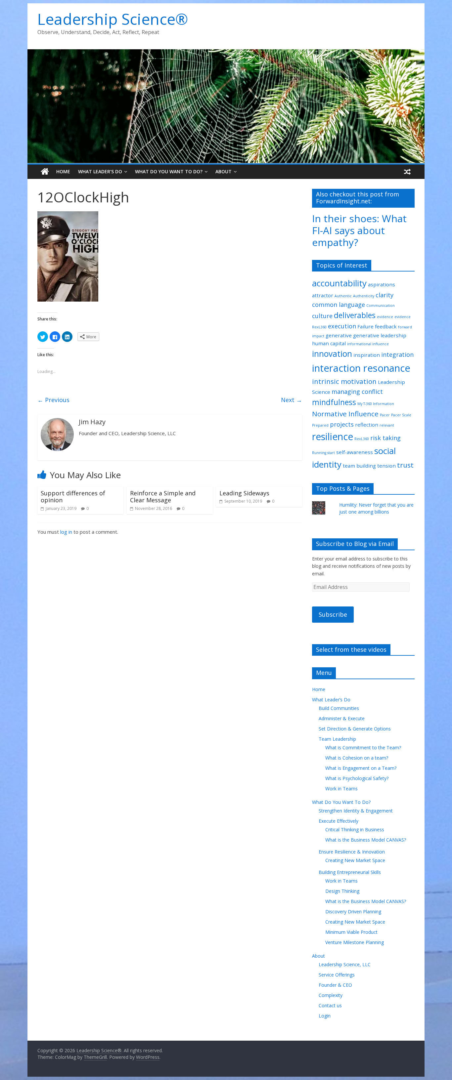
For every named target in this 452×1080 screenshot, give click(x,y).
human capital (329, 343)
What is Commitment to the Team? (363, 747)
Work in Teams (341, 788)
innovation (332, 353)
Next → (291, 400)
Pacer (385, 415)
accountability (339, 283)
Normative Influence (345, 413)
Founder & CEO (335, 985)
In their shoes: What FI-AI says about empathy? (359, 230)
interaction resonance (361, 368)
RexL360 (361, 438)
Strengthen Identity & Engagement (356, 811)
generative (339, 335)
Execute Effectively (338, 821)
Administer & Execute (342, 718)
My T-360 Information (375, 403)
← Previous (53, 400)
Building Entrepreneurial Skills (350, 872)
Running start (323, 452)
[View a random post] (407, 172)
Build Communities (339, 708)
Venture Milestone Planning (354, 942)
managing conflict (357, 391)
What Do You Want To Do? (169, 171)
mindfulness (334, 402)
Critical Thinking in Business (354, 829)
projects (342, 424)
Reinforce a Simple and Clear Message (163, 496)
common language (338, 305)
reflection (366, 424)
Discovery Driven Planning (353, 911)
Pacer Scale (401, 415)
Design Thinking (342, 891)
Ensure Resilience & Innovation (352, 852)
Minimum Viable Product (351, 932)
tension (386, 465)
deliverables (355, 315)
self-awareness (354, 452)
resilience (332, 436)
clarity (384, 295)
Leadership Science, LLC (345, 964)
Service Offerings (337, 975)
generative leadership (379, 335)
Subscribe (333, 614)
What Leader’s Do (100, 171)
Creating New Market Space (355, 860)
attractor (322, 295)
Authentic (343, 296)
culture (322, 316)
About (223, 171)
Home (63, 171)
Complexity (330, 995)
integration (397, 354)
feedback (386, 326)
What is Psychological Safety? (356, 778)
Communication (380, 305)
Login (325, 1016)
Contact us (330, 1005)
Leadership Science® (112, 19)
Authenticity (363, 296)
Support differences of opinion (73, 496)
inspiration (366, 355)
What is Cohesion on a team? (356, 758)
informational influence (368, 344)
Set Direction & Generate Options (355, 729)
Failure (365, 326)
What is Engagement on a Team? (360, 768)
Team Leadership (337, 739)
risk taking (385, 438)
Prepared (320, 425)
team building (359, 465)
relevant (387, 425)
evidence (385, 316)
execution (342, 326)
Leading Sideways (244, 493)
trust (405, 465)
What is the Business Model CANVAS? (365, 840)
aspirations (381, 284)
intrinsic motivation (344, 381)
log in (66, 531)
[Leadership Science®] (226, 53)
